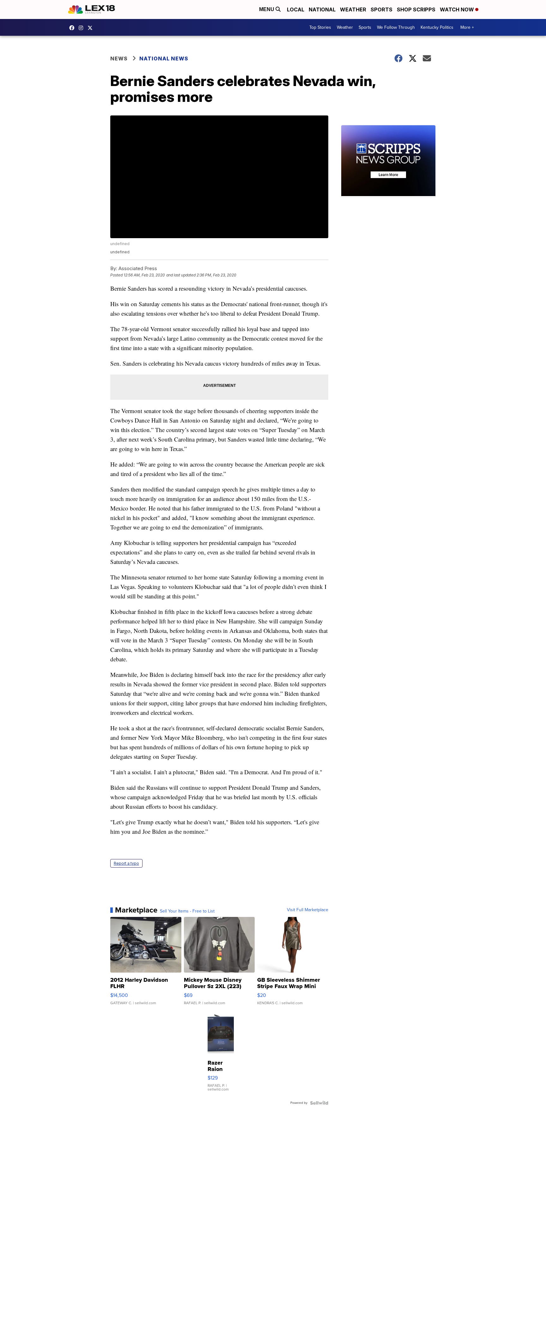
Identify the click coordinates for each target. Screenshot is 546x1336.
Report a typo (126, 863)
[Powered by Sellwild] (319, 1103)
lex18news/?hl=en (82, 27)
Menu (267, 9)
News (119, 58)
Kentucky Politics (437, 27)
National (322, 9)
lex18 (73, 27)
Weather (353, 9)
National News (163, 58)
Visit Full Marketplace (307, 910)
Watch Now (457, 9)
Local (295, 9)
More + (467, 27)
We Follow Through (396, 27)
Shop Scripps (416, 9)
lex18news (92, 27)
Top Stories (320, 27)
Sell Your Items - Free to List (187, 911)
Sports (381, 9)
